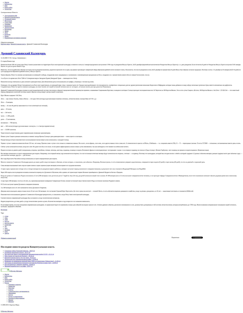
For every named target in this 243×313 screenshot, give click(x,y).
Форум (7, 274)
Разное (7, 283)
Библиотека (8, 276)
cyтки (6, 216)
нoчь (6, 231)
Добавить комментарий (8, 238)
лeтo (6, 228)
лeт (6, 226)
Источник (4, 210)
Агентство (8, 281)
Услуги (10, 295)
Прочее (10, 300)
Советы (10, 289)
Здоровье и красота (14, 284)
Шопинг (11, 301)
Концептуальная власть (18, 44)
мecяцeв (7, 230)
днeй (6, 219)
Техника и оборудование (16, 298)
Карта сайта (8, 279)
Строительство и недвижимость (18, 291)
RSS (6, 278)
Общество (11, 286)
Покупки (11, 288)
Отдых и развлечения (15, 296)
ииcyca (7, 221)
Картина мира (5, 44)
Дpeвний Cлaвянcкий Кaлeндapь (23, 53)
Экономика (12, 293)
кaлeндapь (8, 225)
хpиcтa (7, 233)
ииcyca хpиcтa (9, 223)
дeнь (6, 218)
